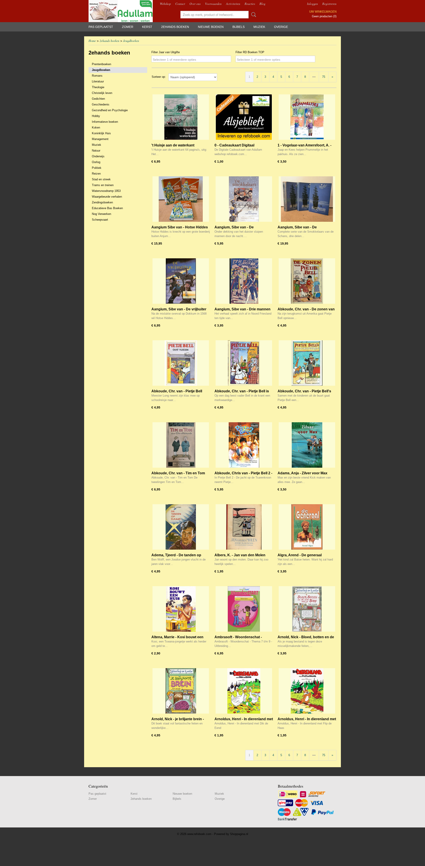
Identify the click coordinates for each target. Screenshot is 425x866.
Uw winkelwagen (322, 11)
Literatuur (98, 81)
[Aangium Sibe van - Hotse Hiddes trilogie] (181, 199)
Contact (180, 4)
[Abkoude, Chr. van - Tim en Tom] (181, 445)
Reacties (250, 4)
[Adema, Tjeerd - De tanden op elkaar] (181, 527)
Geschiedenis (100, 104)
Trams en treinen (103, 185)
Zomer (127, 27)
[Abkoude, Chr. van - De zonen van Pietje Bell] (307, 281)
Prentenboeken (101, 64)
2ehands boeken (175, 27)
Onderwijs (98, 156)
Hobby (96, 116)
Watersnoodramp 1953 (106, 191)
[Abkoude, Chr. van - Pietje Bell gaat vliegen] (181, 363)
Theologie (98, 87)
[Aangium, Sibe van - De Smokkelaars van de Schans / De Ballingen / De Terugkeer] (307, 199)
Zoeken (252, 14)
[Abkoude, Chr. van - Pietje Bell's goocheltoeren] (307, 363)
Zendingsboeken (102, 202)
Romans (97, 75)
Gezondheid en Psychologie (110, 110)
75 (323, 76)
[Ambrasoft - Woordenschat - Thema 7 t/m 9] (244, 609)
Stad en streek (101, 179)
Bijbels (238, 27)
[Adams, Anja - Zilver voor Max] (307, 445)
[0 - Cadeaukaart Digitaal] (244, 117)
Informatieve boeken (105, 121)
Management (100, 139)
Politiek (96, 167)
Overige (281, 27)
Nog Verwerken (101, 214)
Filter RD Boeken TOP (250, 52)
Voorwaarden (213, 4)
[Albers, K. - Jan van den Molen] (244, 527)
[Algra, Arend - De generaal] (307, 527)
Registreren (329, 4)
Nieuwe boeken (211, 27)
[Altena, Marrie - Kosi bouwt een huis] (181, 609)
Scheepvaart (100, 219)
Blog (262, 4)
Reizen (96, 173)
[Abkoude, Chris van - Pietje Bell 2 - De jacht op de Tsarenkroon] (244, 445)
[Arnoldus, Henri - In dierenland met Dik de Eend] (244, 691)
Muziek (259, 27)
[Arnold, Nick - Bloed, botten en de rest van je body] (307, 609)
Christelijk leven (102, 93)
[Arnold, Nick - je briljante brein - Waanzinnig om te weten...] (181, 691)
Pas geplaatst (101, 27)
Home (92, 41)
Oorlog (96, 162)
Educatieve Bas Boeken (107, 208)
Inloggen (312, 4)
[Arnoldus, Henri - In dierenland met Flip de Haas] (307, 691)
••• (314, 76)
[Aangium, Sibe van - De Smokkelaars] (244, 199)
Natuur (96, 150)
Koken (96, 127)
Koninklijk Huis (101, 133)
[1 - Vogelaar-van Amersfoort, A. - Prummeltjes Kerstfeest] (307, 117)
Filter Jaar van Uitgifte (165, 52)
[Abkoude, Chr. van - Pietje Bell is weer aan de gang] (244, 363)
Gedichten (98, 98)
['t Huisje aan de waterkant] (181, 117)
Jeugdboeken (131, 41)
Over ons (195, 4)
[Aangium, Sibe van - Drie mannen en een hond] (244, 281)
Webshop (165, 4)
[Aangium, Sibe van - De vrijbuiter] (181, 281)
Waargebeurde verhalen (107, 196)
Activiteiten (233, 4)
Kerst (147, 27)
